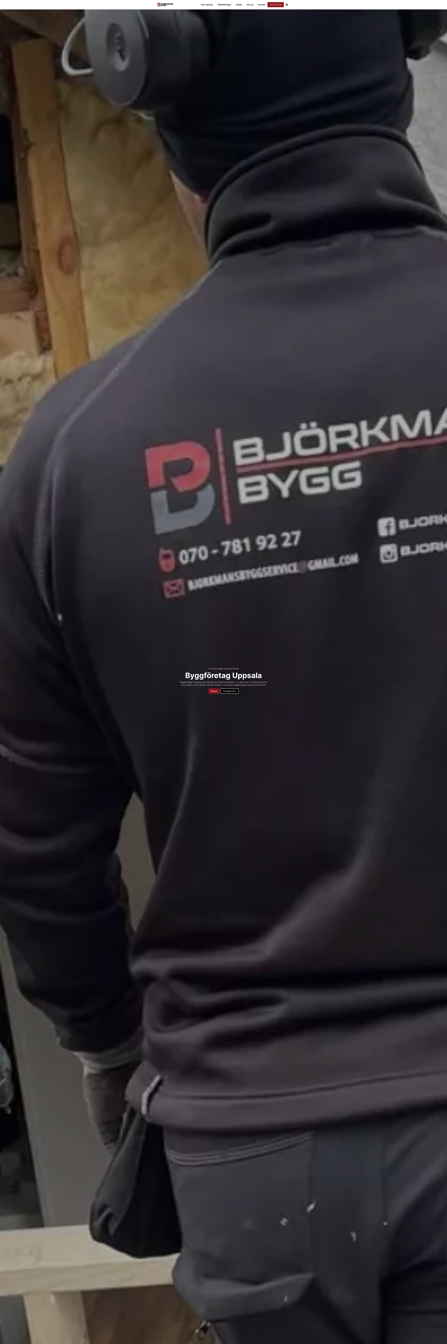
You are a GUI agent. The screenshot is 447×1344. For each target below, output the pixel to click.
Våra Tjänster (207, 4)
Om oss (250, 4)
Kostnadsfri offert (229, 691)
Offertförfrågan (224, 4)
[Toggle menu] (287, 4)
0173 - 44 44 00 (275, 5)
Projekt (239, 4)
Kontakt (261, 4)
